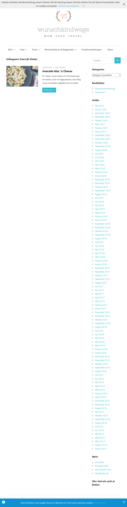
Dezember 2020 (102, 135)
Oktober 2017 (101, 275)
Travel (34, 49)
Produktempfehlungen (92, 49)
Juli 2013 (99, 426)
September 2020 (103, 146)
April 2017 (100, 297)
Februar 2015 (101, 393)
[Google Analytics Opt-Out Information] (3, 503)
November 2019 (102, 183)
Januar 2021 (100, 131)
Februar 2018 (101, 260)
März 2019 (100, 212)
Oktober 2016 (101, 319)
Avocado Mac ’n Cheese (57, 71)
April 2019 (100, 209)
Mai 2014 (99, 411)
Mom (10, 49)
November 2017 (102, 271)
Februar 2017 (101, 305)
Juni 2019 (99, 201)
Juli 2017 (99, 286)
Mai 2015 (99, 382)
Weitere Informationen (69, 6)
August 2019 (101, 194)
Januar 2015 (100, 397)
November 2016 (102, 316)
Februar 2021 (101, 128)
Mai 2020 (99, 161)
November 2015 (102, 360)
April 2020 (100, 164)
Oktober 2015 (101, 364)
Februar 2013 (101, 445)
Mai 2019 (99, 205)
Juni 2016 (99, 334)
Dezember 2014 (102, 400)
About (110, 49)
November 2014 (102, 404)
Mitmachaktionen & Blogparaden (59, 49)
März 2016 (100, 345)
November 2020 (102, 139)
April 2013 (100, 437)
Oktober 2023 (101, 120)
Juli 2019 (99, 198)
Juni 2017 (99, 290)
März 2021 (100, 124)
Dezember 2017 (102, 268)
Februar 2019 (101, 216)
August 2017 (101, 282)
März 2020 (100, 168)
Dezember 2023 (102, 113)
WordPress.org (102, 473)
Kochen (62, 67)
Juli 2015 (99, 375)
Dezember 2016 (102, 312)
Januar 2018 (100, 264)
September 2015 (103, 367)
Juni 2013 (99, 430)
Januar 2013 (100, 448)
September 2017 (103, 279)
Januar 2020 (100, 175)
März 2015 (100, 389)
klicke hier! (100, 503)
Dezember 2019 (102, 179)
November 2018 (102, 227)
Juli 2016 (99, 330)
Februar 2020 (101, 172)
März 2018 (100, 257)
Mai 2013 (99, 434)
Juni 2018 (99, 246)
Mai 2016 (99, 338)
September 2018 (103, 234)
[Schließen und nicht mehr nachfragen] (124, 503)
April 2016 (100, 341)
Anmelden (99, 462)
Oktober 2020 (101, 142)
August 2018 (101, 238)
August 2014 (101, 408)
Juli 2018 (99, 242)
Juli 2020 (99, 153)
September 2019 (103, 190)
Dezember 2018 (102, 223)
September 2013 (103, 419)
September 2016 (103, 323)
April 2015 (100, 386)
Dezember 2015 (102, 356)
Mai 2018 (99, 249)
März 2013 (100, 441)
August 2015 (101, 371)
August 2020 (101, 150)
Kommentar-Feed (103, 469)
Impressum (100, 92)
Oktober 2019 (101, 187)
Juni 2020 (99, 157)
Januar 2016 (100, 352)
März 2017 (100, 301)
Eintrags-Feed (101, 465)
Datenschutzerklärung (105, 88)
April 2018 (100, 253)
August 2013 (101, 423)
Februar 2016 (101, 349)
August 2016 (101, 327)
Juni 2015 (99, 378)
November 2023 (102, 116)
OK (83, 6)
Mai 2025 (99, 105)
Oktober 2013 (101, 415)
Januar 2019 (100, 220)
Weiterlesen (48, 90)
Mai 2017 (99, 293)
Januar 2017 (100, 308)
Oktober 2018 (101, 231)
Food (22, 49)
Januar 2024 (100, 109)
